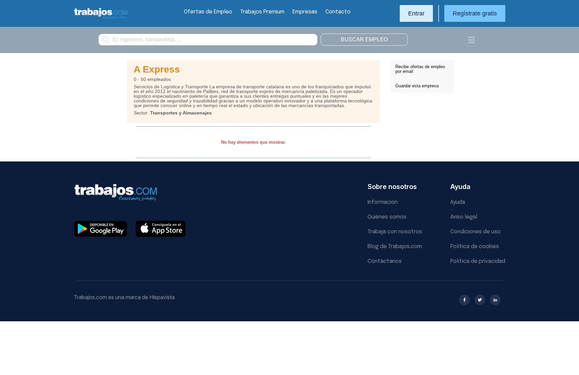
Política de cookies (474, 246)
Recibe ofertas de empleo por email (420, 69)
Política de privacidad (477, 261)
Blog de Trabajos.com (395, 246)
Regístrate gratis (475, 13)
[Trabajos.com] (101, 18)
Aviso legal (463, 217)
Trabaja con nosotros (395, 232)
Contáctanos (385, 261)
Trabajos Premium (262, 12)
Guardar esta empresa (417, 85)
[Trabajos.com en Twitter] (479, 299)
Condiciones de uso (475, 232)
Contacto (337, 12)
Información (383, 202)
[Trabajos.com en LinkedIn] (495, 299)
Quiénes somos (387, 217)
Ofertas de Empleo (208, 12)
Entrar (416, 13)
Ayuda (457, 202)
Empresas (305, 12)
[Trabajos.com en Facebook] (464, 299)
